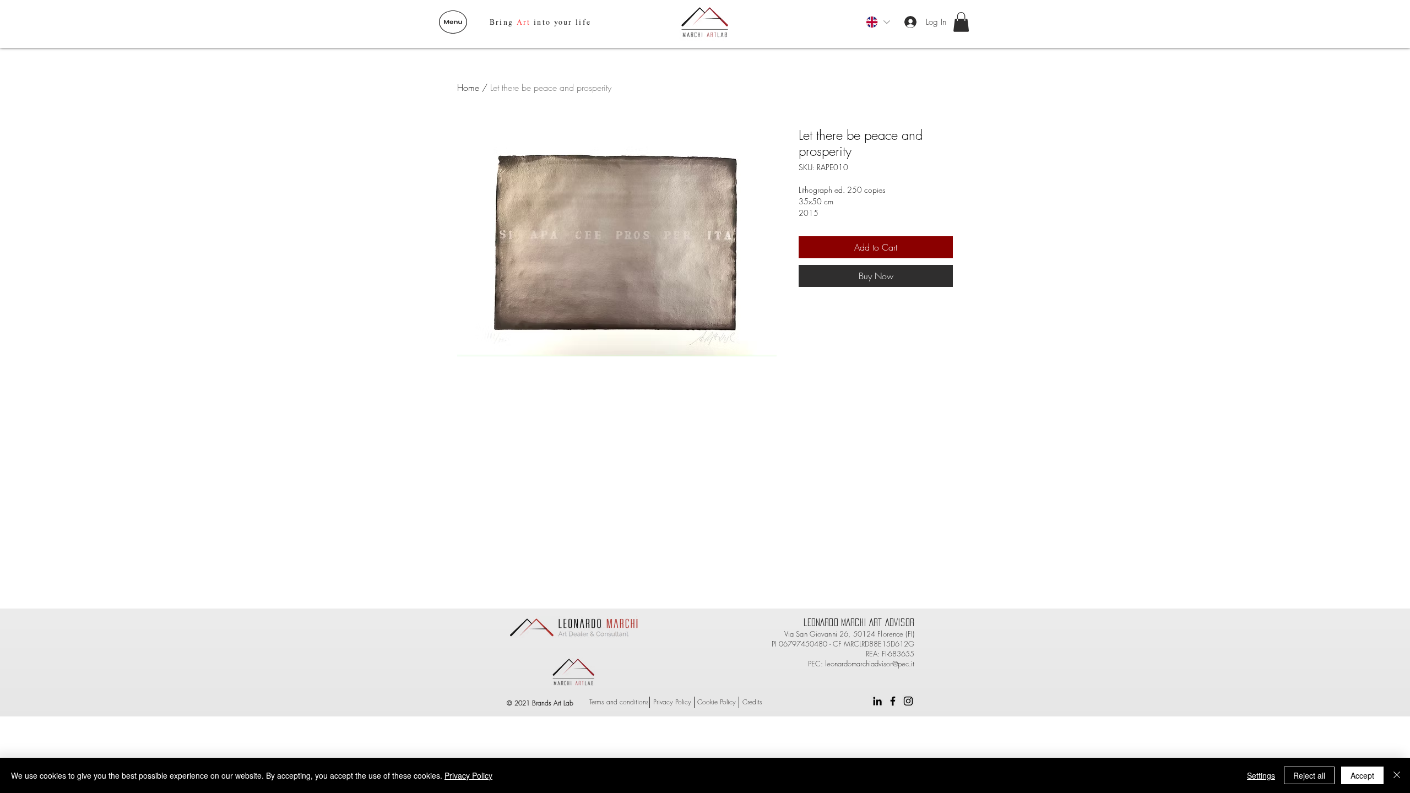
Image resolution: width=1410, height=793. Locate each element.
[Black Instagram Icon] (908, 701)
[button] (453, 22)
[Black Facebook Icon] (893, 701)
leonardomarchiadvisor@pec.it (869, 664)
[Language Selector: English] (877, 22)
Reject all (1309, 775)
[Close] (1396, 775)
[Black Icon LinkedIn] (877, 701)
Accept (1362, 775)
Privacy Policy (468, 775)
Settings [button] (1261, 775)
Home (468, 88)
